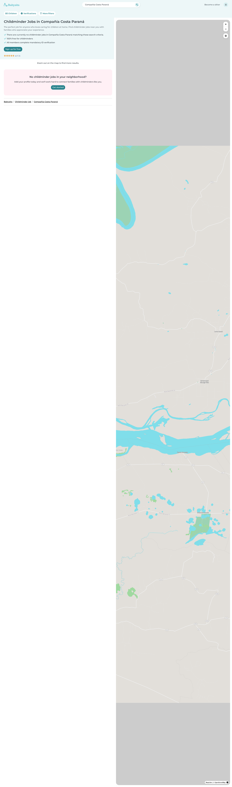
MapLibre (209, 782)
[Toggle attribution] (227, 782)
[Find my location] (225, 35)
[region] (173, 402)
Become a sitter (212, 5)
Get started (58, 87)
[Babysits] (11, 4)
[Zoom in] (225, 24)
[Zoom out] (225, 29)
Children (12, 13)
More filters (48, 13)
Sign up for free (13, 49)
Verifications (29, 13)
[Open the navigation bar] (226, 4)
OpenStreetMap (220, 782)
